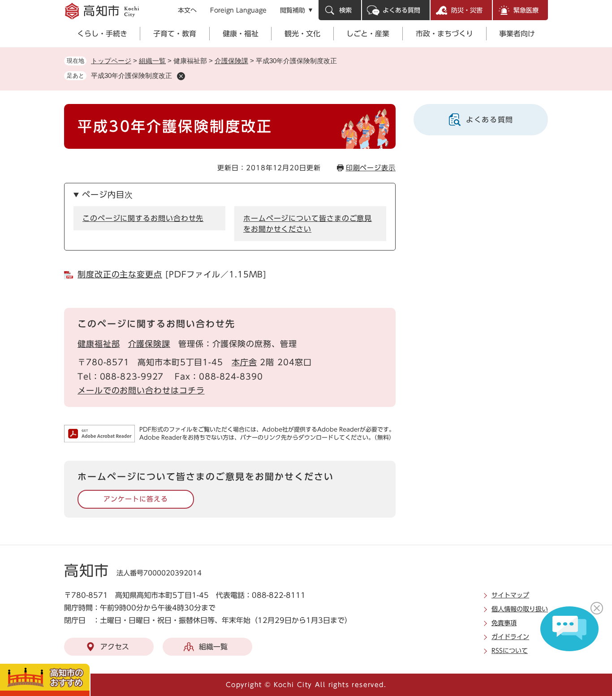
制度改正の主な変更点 (120, 274)
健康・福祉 (241, 33)
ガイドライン (510, 637)
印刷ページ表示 (371, 167)
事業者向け (517, 33)
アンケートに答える (135, 499)
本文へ (187, 10)
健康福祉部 (99, 344)
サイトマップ (510, 595)
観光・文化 (302, 33)
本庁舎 (244, 362)
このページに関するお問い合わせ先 (142, 218)
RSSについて (509, 651)
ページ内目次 (107, 194)
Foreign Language (238, 10)
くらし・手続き (102, 33)
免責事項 (504, 623)
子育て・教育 (174, 33)
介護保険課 (231, 61)
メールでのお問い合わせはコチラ (141, 390)
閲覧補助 (292, 10)
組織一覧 (152, 61)
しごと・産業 (367, 33)
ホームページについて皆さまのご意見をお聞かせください (307, 224)
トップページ (111, 61)
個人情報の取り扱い (519, 609)
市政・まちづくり (444, 33)
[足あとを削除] (181, 76)
